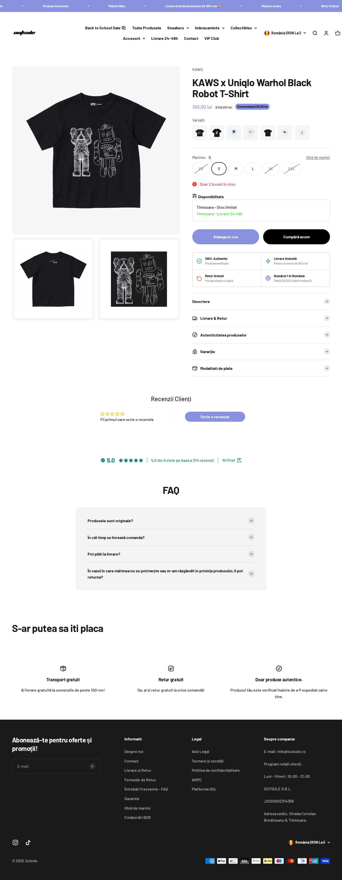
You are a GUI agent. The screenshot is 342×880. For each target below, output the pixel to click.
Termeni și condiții (208, 760)
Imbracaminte (207, 28)
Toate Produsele (146, 28)
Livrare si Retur (137, 770)
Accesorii (131, 38)
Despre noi (133, 751)
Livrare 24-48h (164, 38)
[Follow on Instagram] (15, 842)
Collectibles (241, 28)
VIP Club (211, 38)
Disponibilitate (211, 196)
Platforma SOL (204, 789)
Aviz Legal (200, 751)
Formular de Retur (140, 779)
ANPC (197, 779)
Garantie (131, 798)
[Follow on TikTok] (28, 842)
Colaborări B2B (137, 817)
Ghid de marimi (137, 808)
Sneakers (175, 28)
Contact (191, 38)
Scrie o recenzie (215, 416)
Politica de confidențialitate (216, 770)
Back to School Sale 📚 (105, 28)
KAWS (197, 69)
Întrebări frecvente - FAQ (146, 789)
